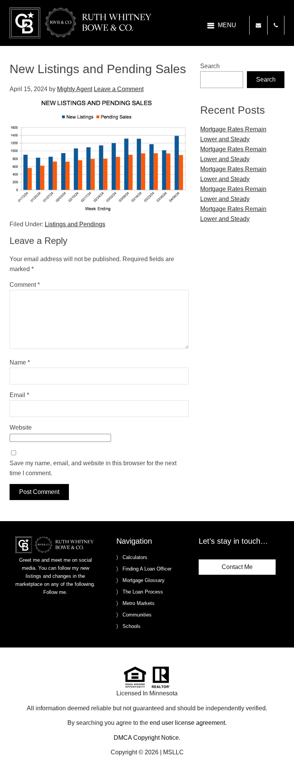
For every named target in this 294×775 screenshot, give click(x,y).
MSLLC (173, 752)
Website (21, 427)
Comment (25, 284)
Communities (137, 615)
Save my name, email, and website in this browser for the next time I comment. (93, 468)
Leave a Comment (119, 89)
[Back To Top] (280, 753)
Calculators (134, 557)
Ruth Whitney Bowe (82, 23)
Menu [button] (227, 25)
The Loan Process (142, 592)
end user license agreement (187, 722)
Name (20, 362)
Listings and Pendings (75, 224)
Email (19, 395)
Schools (131, 626)
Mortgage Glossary (143, 580)
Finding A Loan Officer (147, 569)
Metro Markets (138, 603)
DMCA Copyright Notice (146, 737)
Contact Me (237, 567)
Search (210, 66)
